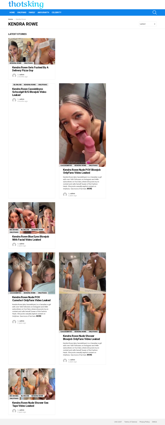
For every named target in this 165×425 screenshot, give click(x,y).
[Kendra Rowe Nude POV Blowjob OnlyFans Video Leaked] (82, 125)
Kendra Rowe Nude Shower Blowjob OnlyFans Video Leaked (81, 337)
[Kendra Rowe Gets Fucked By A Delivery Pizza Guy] (31, 51)
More (89, 189)
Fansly (32, 12)
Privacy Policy (145, 422)
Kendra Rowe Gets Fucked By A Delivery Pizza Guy (30, 69)
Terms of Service (130, 422)
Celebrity (56, 12)
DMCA (154, 422)
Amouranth (43, 12)
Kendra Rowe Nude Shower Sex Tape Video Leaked (30, 404)
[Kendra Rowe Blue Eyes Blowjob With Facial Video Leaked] (31, 218)
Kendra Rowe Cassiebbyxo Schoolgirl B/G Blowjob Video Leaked (29, 92)
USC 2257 (118, 422)
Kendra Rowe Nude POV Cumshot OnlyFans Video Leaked (31, 299)
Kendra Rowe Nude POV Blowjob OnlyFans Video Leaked (82, 171)
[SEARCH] (155, 12)
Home (12, 12)
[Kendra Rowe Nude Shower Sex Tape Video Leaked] (31, 384)
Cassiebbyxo (66, 165)
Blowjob (17, 85)
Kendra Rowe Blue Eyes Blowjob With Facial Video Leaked (30, 238)
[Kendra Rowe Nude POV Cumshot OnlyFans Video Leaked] (31, 273)
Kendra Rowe (15, 63)
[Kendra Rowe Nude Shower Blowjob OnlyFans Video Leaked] (82, 292)
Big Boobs (14, 230)
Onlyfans (21, 12)
